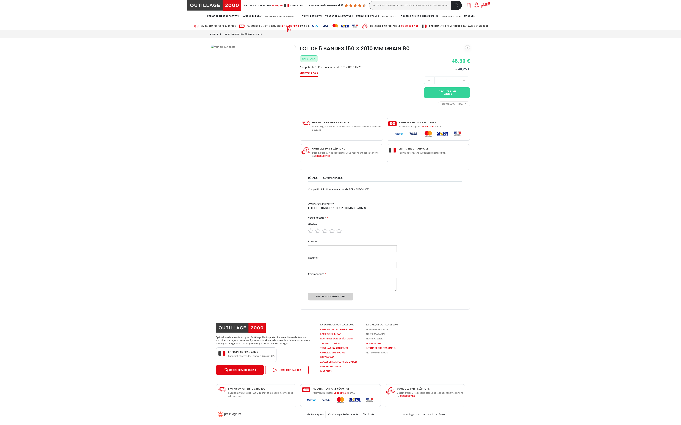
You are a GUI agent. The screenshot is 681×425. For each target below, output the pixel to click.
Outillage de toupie (332, 352)
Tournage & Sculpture (334, 348)
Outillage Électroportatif (336, 329)
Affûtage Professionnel (381, 348)
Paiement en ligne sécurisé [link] (417, 122)
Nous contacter (290, 369)
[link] (223, 16)
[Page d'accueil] (214, 5)
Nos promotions (330, 366)
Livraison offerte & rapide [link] (218, 26)
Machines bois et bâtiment (336, 338)
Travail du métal (330, 343)
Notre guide (373, 343)
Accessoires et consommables (339, 361)
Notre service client (242, 369)
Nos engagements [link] (377, 329)
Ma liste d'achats (468, 5)
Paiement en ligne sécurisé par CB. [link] (278, 26)
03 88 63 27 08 (410, 25)
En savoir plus (309, 72)
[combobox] (410, 5)
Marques (325, 371)
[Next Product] (467, 47)
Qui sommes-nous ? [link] (377, 352)
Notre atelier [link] (374, 338)
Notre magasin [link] (375, 334)
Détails (313, 177)
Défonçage (327, 357)
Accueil (214, 34)
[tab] (315, 177)
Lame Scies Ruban (331, 334)
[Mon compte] (476, 5)
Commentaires (333, 177)
